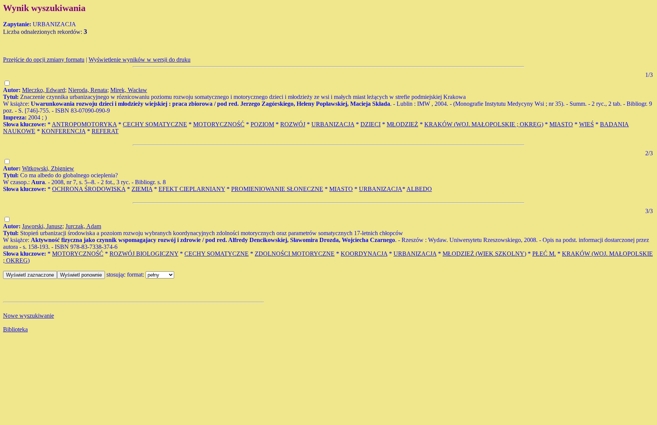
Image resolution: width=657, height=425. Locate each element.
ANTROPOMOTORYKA (84, 124)
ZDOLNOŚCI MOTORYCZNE (295, 253)
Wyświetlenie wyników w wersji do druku (139, 59)
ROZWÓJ (292, 124)
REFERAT (105, 131)
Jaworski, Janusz (42, 226)
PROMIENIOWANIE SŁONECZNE (277, 189)
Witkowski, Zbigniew (48, 168)
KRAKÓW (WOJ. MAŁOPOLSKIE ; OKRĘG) (483, 124)
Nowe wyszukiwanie (28, 315)
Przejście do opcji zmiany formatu (43, 59)
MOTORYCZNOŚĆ (218, 124)
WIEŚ (586, 124)
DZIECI (370, 124)
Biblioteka (15, 329)
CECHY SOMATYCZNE (155, 124)
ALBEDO (419, 189)
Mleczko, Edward (43, 90)
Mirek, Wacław (128, 90)
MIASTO (561, 124)
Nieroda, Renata (87, 90)
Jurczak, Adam (83, 226)
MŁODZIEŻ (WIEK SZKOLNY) (484, 253)
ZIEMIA (142, 189)
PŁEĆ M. (544, 253)
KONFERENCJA (63, 131)
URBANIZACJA (332, 124)
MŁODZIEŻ (402, 124)
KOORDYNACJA (364, 253)
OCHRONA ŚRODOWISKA (88, 189)
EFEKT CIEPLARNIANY (192, 189)
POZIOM (262, 124)
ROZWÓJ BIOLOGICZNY (144, 253)
